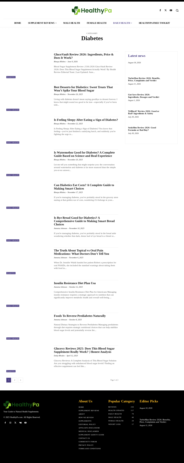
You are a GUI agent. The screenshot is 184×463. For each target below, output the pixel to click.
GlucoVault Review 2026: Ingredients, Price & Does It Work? (84, 56)
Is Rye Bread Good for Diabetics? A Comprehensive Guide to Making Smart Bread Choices (84, 221)
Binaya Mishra (60, 61)
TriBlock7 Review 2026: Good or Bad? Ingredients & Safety (143, 112)
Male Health (92, 43)
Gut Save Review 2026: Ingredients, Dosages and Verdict (143, 95)
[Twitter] (166, 10)
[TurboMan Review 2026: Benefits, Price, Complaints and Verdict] (169, 82)
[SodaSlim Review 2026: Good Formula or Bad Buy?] (169, 132)
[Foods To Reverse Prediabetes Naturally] (28, 326)
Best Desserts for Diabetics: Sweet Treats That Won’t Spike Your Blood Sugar (83, 88)
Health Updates (77, 43)
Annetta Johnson (60, 228)
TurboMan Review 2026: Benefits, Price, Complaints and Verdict (144, 79)
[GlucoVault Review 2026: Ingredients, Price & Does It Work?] (28, 64)
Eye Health (37, 43)
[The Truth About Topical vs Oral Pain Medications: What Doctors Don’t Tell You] (28, 260)
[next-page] (20, 380)
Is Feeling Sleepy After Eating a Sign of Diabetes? (86, 120)
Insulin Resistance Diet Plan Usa (75, 283)
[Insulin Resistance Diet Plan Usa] (28, 293)
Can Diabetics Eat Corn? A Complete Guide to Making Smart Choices (84, 186)
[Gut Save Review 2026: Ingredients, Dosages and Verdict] (169, 99)
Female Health (51, 43)
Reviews (127, 43)
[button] (177, 10)
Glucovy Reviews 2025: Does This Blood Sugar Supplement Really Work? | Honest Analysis (84, 350)
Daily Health (25, 43)
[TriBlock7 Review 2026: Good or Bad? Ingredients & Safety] (169, 115)
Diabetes (11, 77)
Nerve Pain (117, 43)
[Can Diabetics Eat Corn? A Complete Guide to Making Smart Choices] (28, 195)
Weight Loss (159, 43)
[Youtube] (171, 10)
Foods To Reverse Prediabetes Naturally (80, 316)
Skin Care (137, 43)
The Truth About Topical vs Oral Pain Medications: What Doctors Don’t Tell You (81, 252)
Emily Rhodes (59, 356)
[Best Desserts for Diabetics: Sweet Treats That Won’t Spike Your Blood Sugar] (28, 97)
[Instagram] (10, 423)
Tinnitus (148, 43)
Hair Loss (64, 43)
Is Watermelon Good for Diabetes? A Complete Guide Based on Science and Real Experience (84, 154)
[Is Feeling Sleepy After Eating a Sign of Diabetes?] (28, 130)
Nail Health (105, 43)
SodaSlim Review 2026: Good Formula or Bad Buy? (142, 128)
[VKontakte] (20, 423)
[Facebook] (160, 10)
